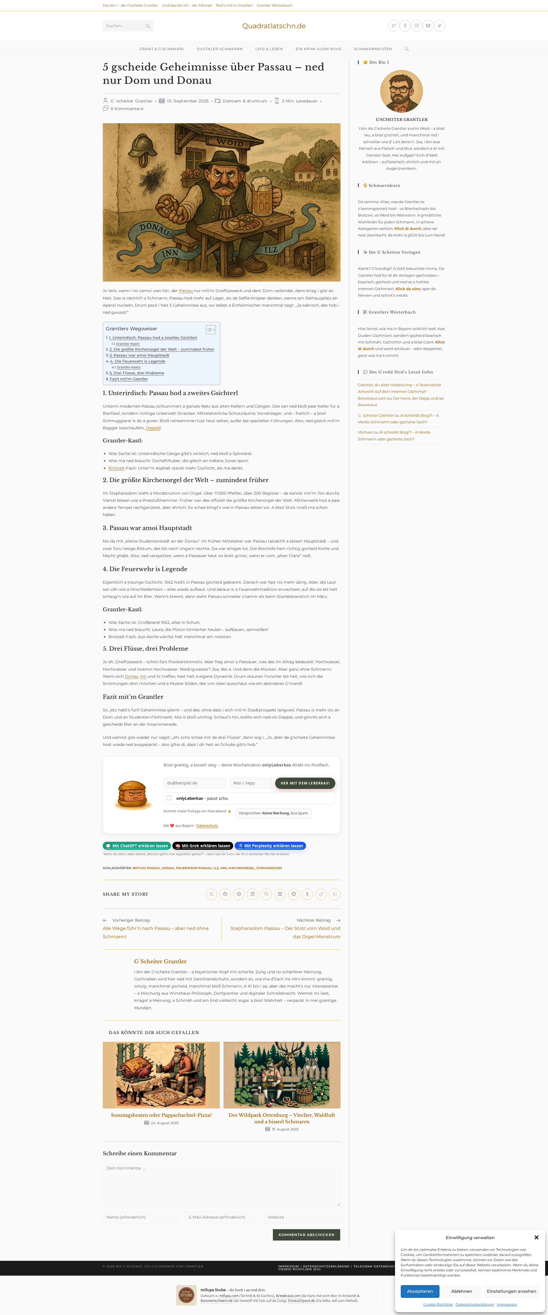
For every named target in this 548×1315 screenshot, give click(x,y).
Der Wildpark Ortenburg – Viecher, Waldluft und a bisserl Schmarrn (282, 1118)
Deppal (153, 427)
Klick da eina (408, 288)
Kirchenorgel (241, 868)
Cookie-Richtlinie (438, 1304)
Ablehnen (461, 1291)
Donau (131, 676)
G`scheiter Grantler (132, 101)
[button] (536, 1237)
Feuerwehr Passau (194, 868)
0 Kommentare (127, 108)
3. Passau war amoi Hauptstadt (139, 355)
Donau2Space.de (301, 1300)
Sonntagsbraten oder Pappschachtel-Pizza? (161, 1115)
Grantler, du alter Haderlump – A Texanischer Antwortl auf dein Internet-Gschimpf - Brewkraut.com (399, 391)
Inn (143, 676)
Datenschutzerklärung (475, 1304)
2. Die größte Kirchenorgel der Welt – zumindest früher (162, 349)
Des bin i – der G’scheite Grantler (130, 5)
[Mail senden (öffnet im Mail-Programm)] (428, 25)
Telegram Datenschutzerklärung (387, 1266)
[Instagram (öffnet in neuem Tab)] (416, 25)
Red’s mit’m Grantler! (234, 5)
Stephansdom (269, 868)
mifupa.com (228, 1295)
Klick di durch (407, 228)
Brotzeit (116, 468)
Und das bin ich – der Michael (187, 5)
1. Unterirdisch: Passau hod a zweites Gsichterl (153, 337)
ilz (216, 868)
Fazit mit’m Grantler (129, 379)
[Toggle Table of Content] (208, 330)
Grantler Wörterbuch (275, 5)
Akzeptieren (420, 1291)
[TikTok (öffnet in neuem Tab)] (439, 25)
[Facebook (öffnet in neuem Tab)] (405, 25)
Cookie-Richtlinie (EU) (299, 1269)
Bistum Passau (146, 868)
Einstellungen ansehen (511, 1291)
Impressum (507, 1304)
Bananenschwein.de (217, 1300)
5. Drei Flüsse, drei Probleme (137, 373)
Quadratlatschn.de (274, 26)
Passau (186, 290)
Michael (365, 432)
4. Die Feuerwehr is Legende (137, 361)
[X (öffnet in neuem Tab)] (394, 25)
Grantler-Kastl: (128, 344)
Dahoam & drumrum (245, 101)
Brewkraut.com (288, 1295)
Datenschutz (207, 825)
